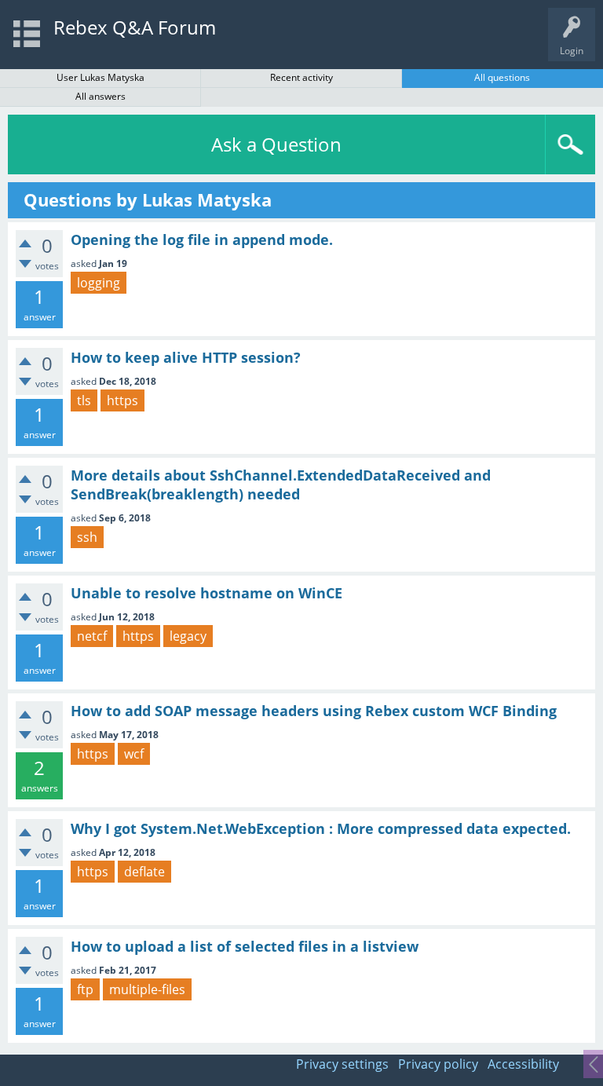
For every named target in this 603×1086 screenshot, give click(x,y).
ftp (85, 989)
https (122, 400)
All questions (502, 77)
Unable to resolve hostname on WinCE (206, 592)
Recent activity (301, 77)
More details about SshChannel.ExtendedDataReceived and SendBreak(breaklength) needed (281, 484)
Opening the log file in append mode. (202, 239)
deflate (144, 871)
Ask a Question (276, 144)
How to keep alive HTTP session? (186, 357)
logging (98, 282)
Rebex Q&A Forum (134, 27)
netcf (92, 636)
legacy (188, 636)
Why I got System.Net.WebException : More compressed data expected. (321, 828)
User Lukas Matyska (100, 77)
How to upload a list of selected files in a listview (244, 946)
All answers (100, 96)
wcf (134, 753)
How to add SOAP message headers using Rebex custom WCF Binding (314, 710)
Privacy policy (438, 1064)
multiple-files (147, 989)
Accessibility (523, 1064)
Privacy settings (342, 1064)
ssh (87, 537)
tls (84, 400)
